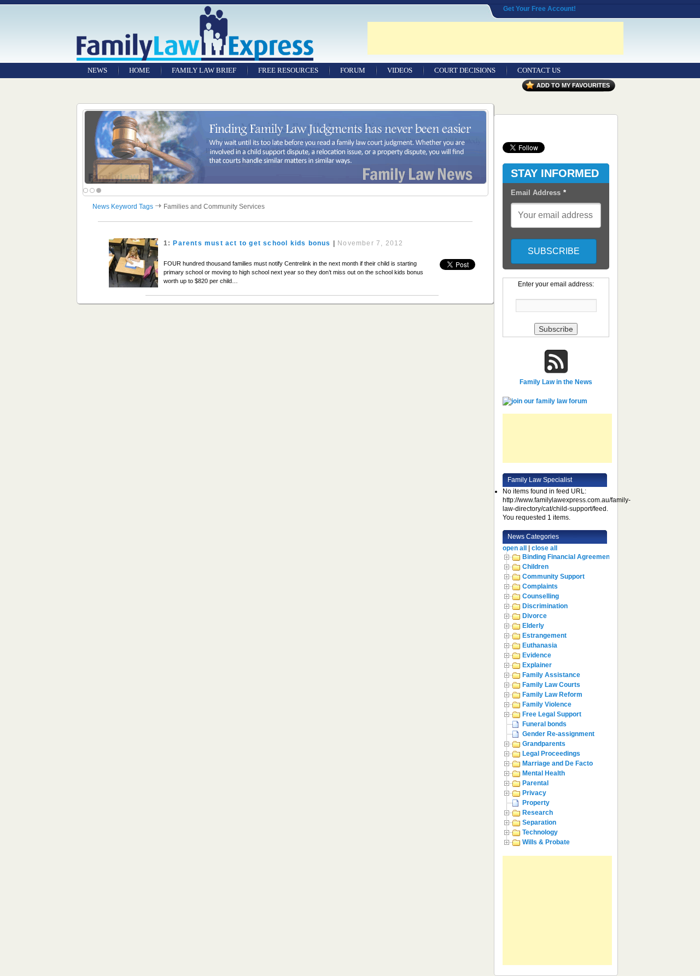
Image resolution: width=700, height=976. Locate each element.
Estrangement (544, 635)
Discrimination (545, 606)
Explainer (537, 665)
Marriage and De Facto (557, 763)
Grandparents (543, 744)
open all (515, 548)
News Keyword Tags (122, 206)
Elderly (533, 626)
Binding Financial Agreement (567, 557)
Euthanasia (539, 645)
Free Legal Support (551, 714)
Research (537, 812)
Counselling (540, 596)
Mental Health (543, 773)
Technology (540, 832)
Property (536, 803)
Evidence (536, 655)
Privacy (534, 793)
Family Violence (546, 704)
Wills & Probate (546, 842)
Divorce (534, 616)
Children (535, 567)
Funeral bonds (544, 724)
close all (544, 548)
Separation (539, 822)
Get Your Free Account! (539, 9)
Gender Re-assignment (558, 734)
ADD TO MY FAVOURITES (573, 85)
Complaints (540, 586)
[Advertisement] (495, 38)
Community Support (553, 576)
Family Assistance (551, 675)
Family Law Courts (551, 685)
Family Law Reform (552, 694)
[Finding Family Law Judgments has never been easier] (285, 147)
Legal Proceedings (551, 753)
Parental (535, 783)
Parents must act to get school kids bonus (251, 243)
